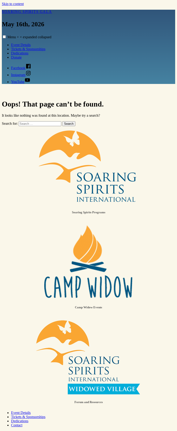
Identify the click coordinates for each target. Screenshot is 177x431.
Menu (29, 37)
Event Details (21, 45)
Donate (16, 57)
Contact (16, 425)
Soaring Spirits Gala (27, 12)
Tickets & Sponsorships (28, 49)
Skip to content (13, 4)
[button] (4, 36)
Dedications (19, 53)
